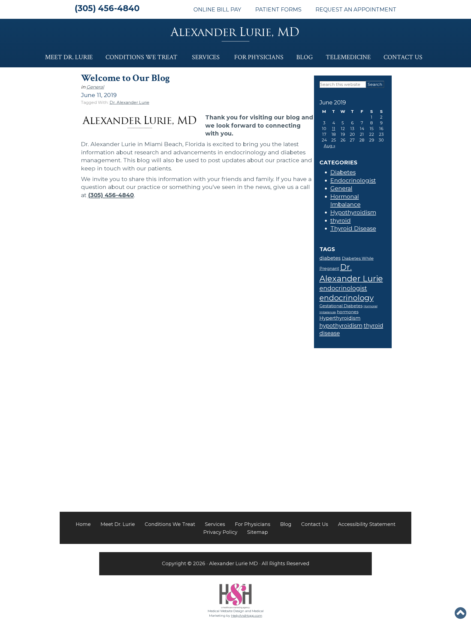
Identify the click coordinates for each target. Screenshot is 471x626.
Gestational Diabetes (341, 305)
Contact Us (403, 57)
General (95, 87)
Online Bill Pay (217, 9)
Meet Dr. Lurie (69, 57)
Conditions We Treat (141, 57)
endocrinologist (343, 288)
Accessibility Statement (366, 524)
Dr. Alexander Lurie (129, 102)
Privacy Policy (220, 532)
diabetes (330, 258)
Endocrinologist (353, 180)
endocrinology (346, 297)
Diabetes (343, 172)
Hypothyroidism (353, 212)
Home (83, 524)
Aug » (329, 145)
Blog (304, 57)
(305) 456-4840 (107, 8)
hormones (347, 311)
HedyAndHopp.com (246, 615)
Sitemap (257, 532)
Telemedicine (348, 57)
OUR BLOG (163, 418)
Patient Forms (278, 9)
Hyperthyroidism (340, 318)
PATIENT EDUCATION (306, 418)
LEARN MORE (166, 478)
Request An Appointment (355, 9)
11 (333, 128)
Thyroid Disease (353, 228)
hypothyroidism (341, 325)
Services (206, 57)
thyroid (340, 220)
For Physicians (258, 57)
